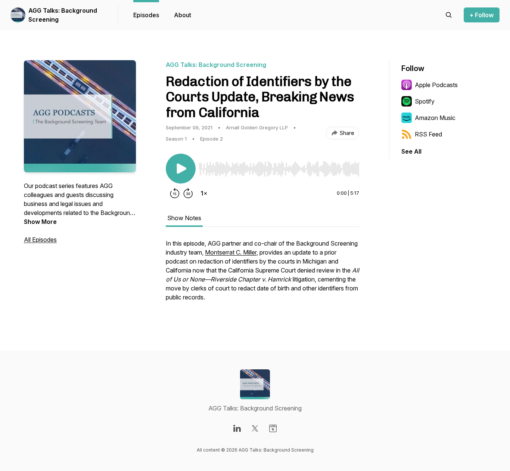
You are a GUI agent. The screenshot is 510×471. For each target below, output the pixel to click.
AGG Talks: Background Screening (62, 15)
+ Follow (482, 15)
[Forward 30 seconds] (188, 193)
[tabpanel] (262, 274)
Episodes (146, 15)
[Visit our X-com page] (255, 428)
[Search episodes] (449, 14)
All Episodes (40, 239)
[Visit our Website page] (273, 428)
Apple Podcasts (436, 85)
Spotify (425, 101)
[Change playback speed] (203, 193)
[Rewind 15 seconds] (175, 193)
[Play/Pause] (181, 169)
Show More (40, 221)
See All (411, 151)
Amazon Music (435, 117)
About (182, 15)
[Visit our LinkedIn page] (237, 428)
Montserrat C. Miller (230, 252)
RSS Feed (428, 134)
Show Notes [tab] (184, 218)
